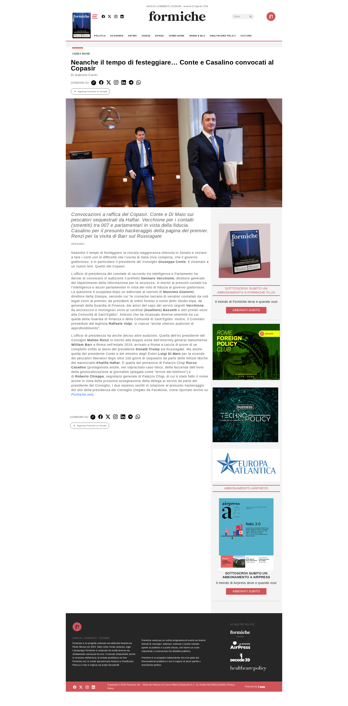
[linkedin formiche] (93, 687)
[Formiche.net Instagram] (116, 16)
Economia (116, 36)
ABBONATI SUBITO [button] (246, 310)
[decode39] (249, 657)
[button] (95, 25)
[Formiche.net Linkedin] (122, 16)
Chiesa (146, 36)
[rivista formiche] (246, 534)
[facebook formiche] (75, 687)
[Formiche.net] (271, 16)
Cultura (246, 36)
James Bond (177, 36)
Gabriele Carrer (86, 75)
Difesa (159, 36)
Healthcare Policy (223, 36)
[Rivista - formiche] (249, 633)
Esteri (132, 36)
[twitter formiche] (81, 687)
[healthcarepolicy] (249, 668)
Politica (100, 36)
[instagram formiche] (87, 687)
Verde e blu (197, 36)
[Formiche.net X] (109, 16)
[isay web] (261, 686)
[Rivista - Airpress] (249, 645)
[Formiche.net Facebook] (103, 16)
